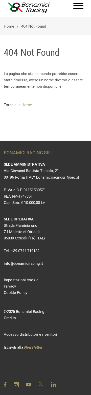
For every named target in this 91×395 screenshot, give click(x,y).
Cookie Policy (15, 292)
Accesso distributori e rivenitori (30, 334)
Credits (10, 318)
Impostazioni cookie (21, 280)
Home (9, 26)
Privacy (10, 286)
